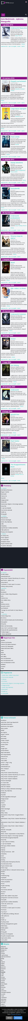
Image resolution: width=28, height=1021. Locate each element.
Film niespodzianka (6, 754)
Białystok (3, 946)
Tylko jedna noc (5, 530)
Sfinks (2, 668)
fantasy (20, 225)
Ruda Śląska (4, 984)
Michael (3, 811)
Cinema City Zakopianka (7, 646)
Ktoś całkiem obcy (5, 600)
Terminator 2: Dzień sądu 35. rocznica (10, 584)
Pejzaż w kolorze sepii (6, 543)
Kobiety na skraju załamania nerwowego (11, 788)
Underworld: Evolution (18, 314)
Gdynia (2, 963)
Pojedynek (3, 877)
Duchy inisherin (5, 750)
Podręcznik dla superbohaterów (9, 630)
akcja (16, 35)
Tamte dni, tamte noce (7, 903)
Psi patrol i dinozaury (6, 545)
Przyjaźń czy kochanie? (18, 81)
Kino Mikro (3, 656)
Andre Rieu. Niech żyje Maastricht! (9, 722)
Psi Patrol (4, 681)
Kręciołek (3, 498)
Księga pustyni (4, 500)
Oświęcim (3, 979)
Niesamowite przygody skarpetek (9, 837)
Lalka (2, 524)
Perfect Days (4, 868)
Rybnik (2, 985)
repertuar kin (4, 46)
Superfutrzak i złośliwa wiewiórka (9, 528)
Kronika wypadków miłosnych (8, 796)
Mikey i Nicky (4, 813)
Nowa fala (3, 506)
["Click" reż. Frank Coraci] (6, 293)
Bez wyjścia (4, 732)
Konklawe (3, 792)
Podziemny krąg (5, 875)
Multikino (3, 664)
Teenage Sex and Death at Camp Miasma (12, 610)
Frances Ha (4, 496)
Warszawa (3, 999)
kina (10, 2)
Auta (2, 596)
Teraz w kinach (10, 718)
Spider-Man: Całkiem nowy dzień (10, 675)
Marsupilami (4, 622)
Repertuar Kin (9, 638)
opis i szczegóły (12, 46)
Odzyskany (3, 526)
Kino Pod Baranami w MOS (8, 662)
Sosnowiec (3, 990)
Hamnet (3, 770)
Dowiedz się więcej (16, 1014)
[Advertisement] (14, 62)
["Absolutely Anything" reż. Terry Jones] (6, 113)
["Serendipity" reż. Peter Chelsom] (6, 419)
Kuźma (2, 802)
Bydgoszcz (4, 950)
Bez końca (3, 618)
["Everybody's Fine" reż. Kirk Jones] (6, 241)
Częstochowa (4, 955)
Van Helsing (15, 365)
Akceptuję (18, 1018)
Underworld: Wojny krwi (19, 28)
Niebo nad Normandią (6, 626)
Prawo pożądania (5, 881)
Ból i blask (3, 736)
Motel (13, 262)
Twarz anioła (15, 137)
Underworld (15, 390)
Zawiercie (3, 1006)
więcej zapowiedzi (6, 634)
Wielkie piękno (4, 928)
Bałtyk (2, 730)
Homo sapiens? (5, 537)
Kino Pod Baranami (6, 658)
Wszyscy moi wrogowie (7, 532)
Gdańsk (3, 962)
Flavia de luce (4, 518)
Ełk (1, 960)
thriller (12, 476)
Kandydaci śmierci (5, 541)
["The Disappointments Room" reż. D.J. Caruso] (6, 469)
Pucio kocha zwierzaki (6, 510)
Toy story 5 (4, 912)
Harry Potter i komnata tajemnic (9, 776)
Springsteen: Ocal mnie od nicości (9, 897)
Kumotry (3, 801)
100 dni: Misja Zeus (6, 616)
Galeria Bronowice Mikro (7, 648)
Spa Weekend (4, 608)
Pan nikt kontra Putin (6, 864)
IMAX (2, 650)
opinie (23, 46)
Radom (3, 982)
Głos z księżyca (5, 768)
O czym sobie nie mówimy (7, 841)
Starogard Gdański (6, 992)
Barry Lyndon (4, 728)
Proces (2, 883)
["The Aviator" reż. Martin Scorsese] (6, 343)
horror (20, 35)
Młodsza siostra (5, 604)
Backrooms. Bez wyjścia (7, 726)
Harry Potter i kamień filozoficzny (9, 772)
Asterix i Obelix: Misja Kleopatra (9, 594)
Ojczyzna (3, 858)
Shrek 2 (3, 893)
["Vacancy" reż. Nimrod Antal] (6, 267)
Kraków (3, 972)
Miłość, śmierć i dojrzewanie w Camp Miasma (12, 833)
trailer (18, 46)
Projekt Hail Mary (5, 885)
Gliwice (2, 965)
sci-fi (21, 116)
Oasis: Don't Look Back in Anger (9, 628)
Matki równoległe (5, 809)
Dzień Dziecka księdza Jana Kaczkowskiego (12, 620)
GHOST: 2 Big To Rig (6, 762)
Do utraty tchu (4, 535)
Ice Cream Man (5, 539)
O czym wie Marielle (6, 508)
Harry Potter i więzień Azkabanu (9, 778)
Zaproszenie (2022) (6, 938)
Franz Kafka (4, 760)
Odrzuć (9, 1018)
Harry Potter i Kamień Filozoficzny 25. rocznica (13, 578)
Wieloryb (3, 930)
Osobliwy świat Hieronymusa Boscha (10, 862)
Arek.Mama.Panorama (6, 490)
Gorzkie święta (4, 574)
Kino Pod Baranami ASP (7, 660)
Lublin (2, 974)
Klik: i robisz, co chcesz (18, 288)
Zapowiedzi (8, 570)
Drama (2, 746)
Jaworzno (3, 967)
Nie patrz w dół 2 (5, 606)
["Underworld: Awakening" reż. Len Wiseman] (6, 221)
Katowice (3, 968)
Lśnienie (3, 806)
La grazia (3, 805)
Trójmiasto (4, 997)
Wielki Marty (4, 926)
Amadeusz (3, 720)
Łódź (2, 975)
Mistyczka (3, 624)
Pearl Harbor (15, 441)
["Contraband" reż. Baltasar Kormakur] (6, 193)
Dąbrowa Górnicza (5, 956)
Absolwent (3, 592)
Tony (2, 612)
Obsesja (3, 847)
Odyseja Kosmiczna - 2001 (7, 851)
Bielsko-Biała (4, 948)
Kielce (2, 970)
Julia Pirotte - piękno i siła (7, 580)
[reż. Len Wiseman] (6, 319)
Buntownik (3, 494)
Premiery (7, 486)
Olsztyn (3, 977)
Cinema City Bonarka (6, 642)
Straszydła (5, 693)
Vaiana (2, 918)
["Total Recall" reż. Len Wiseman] (6, 167)
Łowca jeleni (4, 940)
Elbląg (2, 958)
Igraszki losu (15, 414)
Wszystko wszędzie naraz (7, 936)
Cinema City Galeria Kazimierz (8, 644)
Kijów (2, 652)
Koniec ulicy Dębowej (6, 522)
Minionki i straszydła (6, 829)
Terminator (4, 905)
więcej (23, 44)
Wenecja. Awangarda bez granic (9, 924)
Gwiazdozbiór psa (5, 576)
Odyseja (4, 679)
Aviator (13, 339)
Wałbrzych (3, 1001)
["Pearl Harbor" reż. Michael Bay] (6, 446)
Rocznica (3, 891)
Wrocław (3, 1002)
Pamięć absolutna (17, 163)
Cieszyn (3, 953)
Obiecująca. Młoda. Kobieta (8, 845)
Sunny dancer (4, 582)
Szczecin (3, 994)
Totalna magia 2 (5, 632)
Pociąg (2, 873)
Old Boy (3, 860)
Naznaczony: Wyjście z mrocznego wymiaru (12, 504)
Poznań (3, 980)
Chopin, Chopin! (5, 740)
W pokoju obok (5, 922)
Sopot (2, 989)
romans (12, 90)
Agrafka (3, 640)
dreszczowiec (14, 171)
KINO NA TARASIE (5, 786)
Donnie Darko (4, 744)
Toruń (2, 996)
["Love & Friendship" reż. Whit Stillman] (6, 86)
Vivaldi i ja (3, 512)
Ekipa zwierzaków (5, 752)
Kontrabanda (15, 188)
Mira (2, 602)
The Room (3, 909)
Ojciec (2, 856)
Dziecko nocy (4, 598)
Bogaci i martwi (5, 492)
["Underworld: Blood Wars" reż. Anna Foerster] (6, 33)
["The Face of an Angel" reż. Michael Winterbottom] (6, 142)
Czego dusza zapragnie (18, 109)
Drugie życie (4, 748)
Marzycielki (3, 502)
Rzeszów (3, 987)
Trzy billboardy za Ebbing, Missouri (10, 913)
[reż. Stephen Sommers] (6, 370)
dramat (22, 89)
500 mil (3, 590)
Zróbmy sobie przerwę (7, 586)
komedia (17, 89)
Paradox (3, 666)
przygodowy (22, 170)
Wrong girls (4, 514)
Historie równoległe (6, 520)
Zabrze (3, 1004)
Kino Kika (3, 654)
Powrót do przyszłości (6, 879)
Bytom (2, 951)
